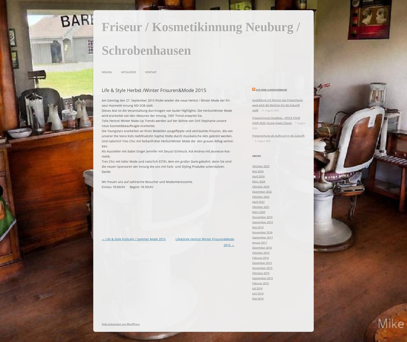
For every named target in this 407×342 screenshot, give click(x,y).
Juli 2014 (257, 288)
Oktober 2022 (260, 197)
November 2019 (262, 217)
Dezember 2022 (262, 192)
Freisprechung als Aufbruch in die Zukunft (278, 136)
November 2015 (262, 268)
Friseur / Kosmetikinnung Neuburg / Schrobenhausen (201, 38)
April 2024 (258, 176)
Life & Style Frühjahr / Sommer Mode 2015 (134, 239)
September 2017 (262, 237)
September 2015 (262, 278)
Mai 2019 (257, 227)
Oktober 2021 (260, 207)
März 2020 (258, 212)
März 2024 (258, 181)
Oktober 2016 (260, 253)
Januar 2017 (259, 242)
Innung (107, 72)
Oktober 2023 (260, 186)
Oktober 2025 (260, 166)
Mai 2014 (257, 298)
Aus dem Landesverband (271, 89)
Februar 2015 (260, 283)
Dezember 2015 (262, 263)
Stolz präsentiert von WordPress (121, 324)
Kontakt (151, 72)
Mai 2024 (257, 171)
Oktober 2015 (260, 273)
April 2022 (258, 202)
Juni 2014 (257, 293)
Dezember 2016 (262, 248)
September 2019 (262, 222)
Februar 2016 (260, 258)
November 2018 (262, 232)
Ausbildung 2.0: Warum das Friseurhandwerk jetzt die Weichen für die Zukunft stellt (277, 105)
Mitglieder (128, 72)
